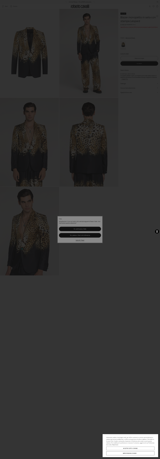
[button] (130, 453)
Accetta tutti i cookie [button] (130, 448)
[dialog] (130, 445)
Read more (115, 445)
